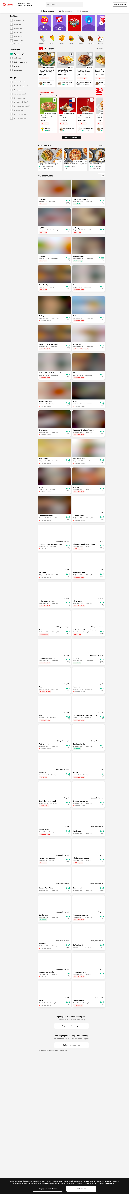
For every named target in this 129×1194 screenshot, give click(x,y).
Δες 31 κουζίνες (15, 44)
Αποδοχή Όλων (81, 1189)
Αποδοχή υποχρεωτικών (106, 1183)
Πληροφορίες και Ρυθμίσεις (48, 1189)
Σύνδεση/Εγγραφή (120, 4)
